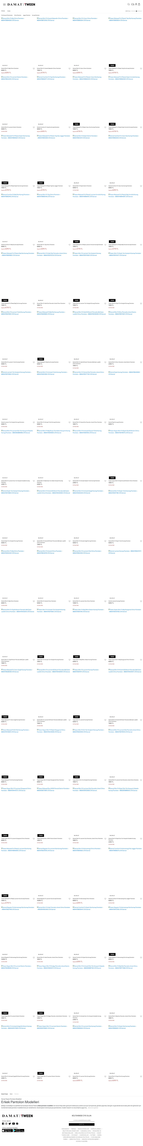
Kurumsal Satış (86, 1131)
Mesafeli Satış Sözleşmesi (90, 1139)
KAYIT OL (81, 1124)
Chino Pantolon (17, 15)
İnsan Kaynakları (83, 1129)
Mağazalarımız (96, 1129)
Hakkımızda (65, 1129)
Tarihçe (73, 1129)
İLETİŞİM (93, 1135)
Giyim (11, 1094)
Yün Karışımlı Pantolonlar (7, 15)
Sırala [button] (8, 11)
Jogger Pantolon (26, 15)
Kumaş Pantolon (35, 15)
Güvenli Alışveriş (81, 1141)
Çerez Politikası (75, 1139)
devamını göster (93, 1108)
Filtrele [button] (3, 11)
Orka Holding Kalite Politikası (85, 1133)
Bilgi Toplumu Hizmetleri (71, 1131)
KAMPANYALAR (84, 1135)
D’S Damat (75, 1135)
